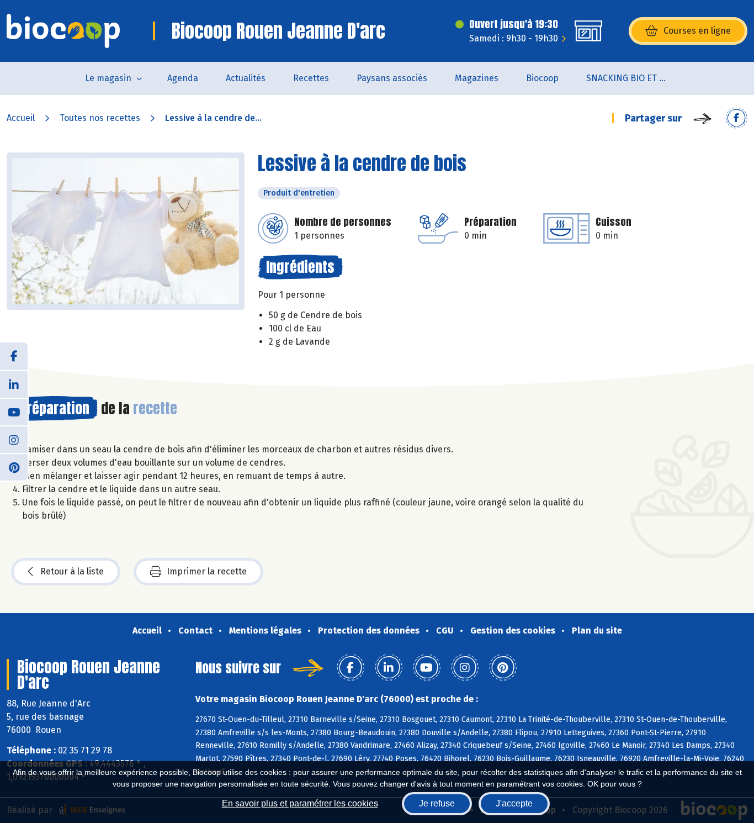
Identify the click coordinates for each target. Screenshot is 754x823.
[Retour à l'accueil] (63, 31)
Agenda (182, 78)
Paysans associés (392, 78)
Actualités (246, 78)
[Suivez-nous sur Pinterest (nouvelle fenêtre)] (14, 467)
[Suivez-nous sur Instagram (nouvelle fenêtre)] (14, 439)
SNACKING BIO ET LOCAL (634, 78)
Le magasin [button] (108, 78)
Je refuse (437, 803)
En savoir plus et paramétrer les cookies (300, 803)
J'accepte (514, 803)
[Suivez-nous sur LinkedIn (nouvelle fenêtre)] (14, 384)
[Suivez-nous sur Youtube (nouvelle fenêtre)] (14, 411)
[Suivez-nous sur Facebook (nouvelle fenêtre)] (14, 356)
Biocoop (542, 78)
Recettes (311, 78)
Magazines (476, 78)
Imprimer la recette (207, 571)
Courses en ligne (697, 30)
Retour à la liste (72, 571)
